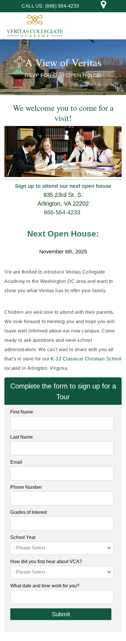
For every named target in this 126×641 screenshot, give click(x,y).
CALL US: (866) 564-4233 (50, 5)
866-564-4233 (62, 212)
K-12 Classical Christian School (86, 358)
